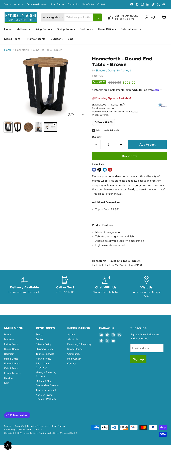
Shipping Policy (44, 349)
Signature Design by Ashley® (113, 70)
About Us (18, 4)
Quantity (96, 137)
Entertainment (130, 29)
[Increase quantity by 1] (121, 144)
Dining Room (65, 29)
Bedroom (86, 29)
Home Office (106, 29)
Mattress (22, 29)
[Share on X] (99, 170)
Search (7, 4)
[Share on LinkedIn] (105, 170)
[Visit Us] (146, 287)
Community (73, 4)
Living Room (42, 29)
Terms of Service (45, 354)
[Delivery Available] (24, 287)
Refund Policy (43, 358)
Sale (71, 39)
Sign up (138, 359)
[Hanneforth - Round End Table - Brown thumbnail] (8, 127)
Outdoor (55, 39)
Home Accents (36, 39)
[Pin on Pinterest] (110, 170)
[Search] (97, 17)
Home (8, 29)
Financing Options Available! (113, 98)
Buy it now (129, 156)
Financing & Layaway (37, 4)
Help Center (88, 4)
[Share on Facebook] (94, 170)
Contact (101, 4)
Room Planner (57, 4)
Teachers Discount (46, 390)
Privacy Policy (43, 344)
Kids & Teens (12, 39)
